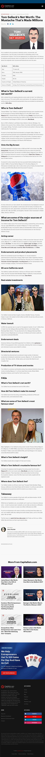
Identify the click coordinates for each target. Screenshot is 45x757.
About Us (3, 713)
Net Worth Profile (5, 14)
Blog (25, 694)
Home (25, 689)
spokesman (38, 343)
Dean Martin (28, 275)
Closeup (37, 154)
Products (26, 696)
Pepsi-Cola (32, 154)
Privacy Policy (14, 753)
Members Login (27, 701)
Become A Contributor (6, 716)
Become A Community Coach (7, 718)
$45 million (9, 103)
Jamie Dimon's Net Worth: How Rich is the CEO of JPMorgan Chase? (9, 582)
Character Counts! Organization (9, 261)
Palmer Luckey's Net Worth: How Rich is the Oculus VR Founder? (32, 629)
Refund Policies (30, 753)
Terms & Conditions (22, 753)
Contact (3, 720)
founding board (23, 261)
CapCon (26, 699)
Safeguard (4, 156)
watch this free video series (18, 518)
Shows (25, 692)
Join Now (26, 703)
